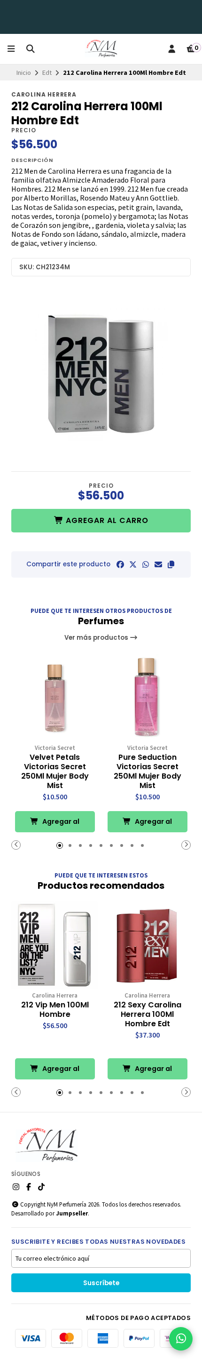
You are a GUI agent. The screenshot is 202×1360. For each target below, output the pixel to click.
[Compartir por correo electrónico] (158, 564)
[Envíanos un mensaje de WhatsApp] (181, 1339)
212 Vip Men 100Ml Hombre (55, 1009)
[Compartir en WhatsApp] (145, 564)
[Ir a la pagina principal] (101, 49)
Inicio (23, 72)
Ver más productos (97, 638)
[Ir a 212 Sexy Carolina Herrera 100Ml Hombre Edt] (147, 945)
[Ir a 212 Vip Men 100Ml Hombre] (54, 945)
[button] (171, 564)
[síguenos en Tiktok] (41, 1186)
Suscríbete (101, 1283)
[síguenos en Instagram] (16, 1186)
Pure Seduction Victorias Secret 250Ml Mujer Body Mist (147, 771)
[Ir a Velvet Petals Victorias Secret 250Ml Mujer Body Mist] (54, 697)
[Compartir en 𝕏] (133, 564)
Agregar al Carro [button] (60, 824)
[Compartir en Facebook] (120, 564)
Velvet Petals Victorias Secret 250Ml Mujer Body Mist (55, 771)
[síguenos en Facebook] (28, 1186)
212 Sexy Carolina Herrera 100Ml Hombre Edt (147, 1014)
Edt (47, 72)
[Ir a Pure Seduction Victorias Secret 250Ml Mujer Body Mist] (147, 697)
